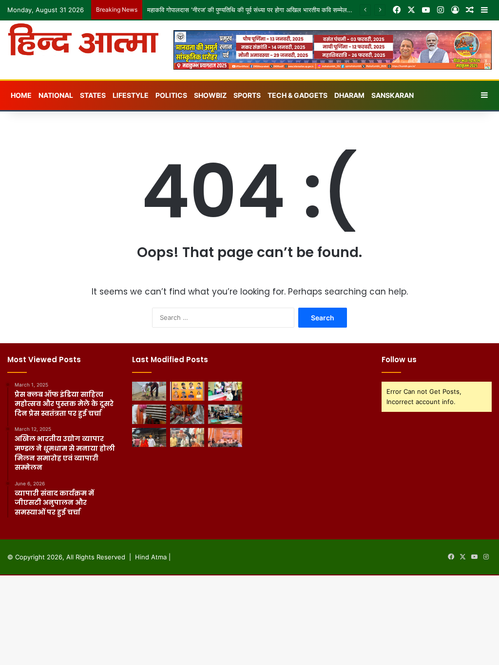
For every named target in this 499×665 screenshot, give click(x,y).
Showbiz (210, 95)
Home (21, 95)
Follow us (399, 359)
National (55, 95)
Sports (247, 95)
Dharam (349, 95)
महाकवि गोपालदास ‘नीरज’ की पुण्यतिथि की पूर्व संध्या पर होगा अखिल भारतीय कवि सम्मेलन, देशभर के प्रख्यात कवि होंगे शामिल (289, 10)
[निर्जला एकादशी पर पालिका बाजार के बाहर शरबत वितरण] (225, 391)
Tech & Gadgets (297, 95)
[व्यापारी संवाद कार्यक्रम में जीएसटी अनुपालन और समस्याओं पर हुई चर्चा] (225, 437)
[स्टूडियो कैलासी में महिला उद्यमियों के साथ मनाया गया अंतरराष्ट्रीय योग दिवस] (225, 414)
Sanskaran (392, 95)
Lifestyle (131, 95)
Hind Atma (151, 557)
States (93, 95)
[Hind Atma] (83, 39)
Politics (171, 95)
